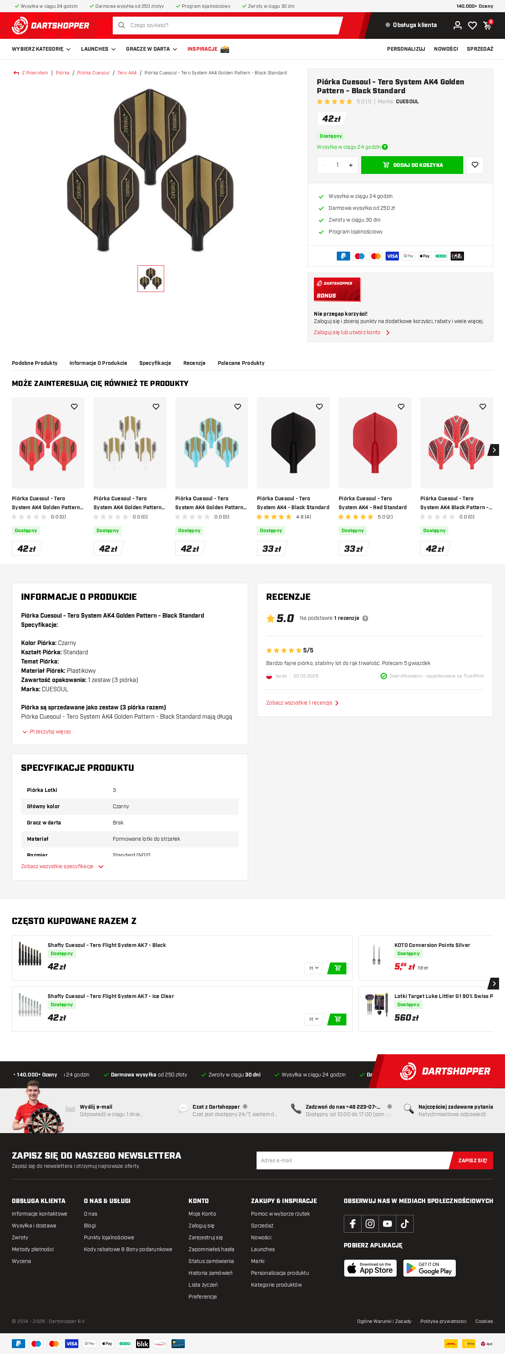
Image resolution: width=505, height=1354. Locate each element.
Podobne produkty (35, 363)
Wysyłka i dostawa (34, 1226)
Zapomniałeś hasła (211, 1249)
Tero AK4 (127, 72)
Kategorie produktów (276, 1285)
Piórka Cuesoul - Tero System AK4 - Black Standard (293, 503)
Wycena (21, 1261)
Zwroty (20, 1237)
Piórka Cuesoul (93, 72)
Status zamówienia (211, 1261)
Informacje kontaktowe (39, 1214)
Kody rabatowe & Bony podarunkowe (128, 1249)
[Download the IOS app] (370, 1268)
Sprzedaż (262, 1226)
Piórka (63, 72)
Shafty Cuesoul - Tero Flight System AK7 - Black (107, 945)
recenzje (194, 363)
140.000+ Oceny (475, 6)
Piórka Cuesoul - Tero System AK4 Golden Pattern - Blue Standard (211, 503)
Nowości (261, 1237)
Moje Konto (202, 1214)
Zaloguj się (201, 1226)
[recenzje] (365, 618)
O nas (90, 1214)
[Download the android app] (429, 1268)
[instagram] (370, 1224)
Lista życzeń (203, 1285)
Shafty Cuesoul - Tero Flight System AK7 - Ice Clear (111, 996)
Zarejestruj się (206, 1237)
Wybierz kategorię (37, 49)
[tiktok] (405, 1224)
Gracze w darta (148, 49)
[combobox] (230, 25)
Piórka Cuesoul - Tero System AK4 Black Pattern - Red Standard (454, 503)
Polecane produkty (241, 363)
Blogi (90, 1226)
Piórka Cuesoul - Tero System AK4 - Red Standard (373, 503)
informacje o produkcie (99, 363)
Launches (94, 49)
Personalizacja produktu (280, 1273)
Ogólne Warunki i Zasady (384, 1321)
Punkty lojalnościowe (109, 1237)
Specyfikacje (155, 363)
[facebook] (353, 1224)
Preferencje (203, 1297)
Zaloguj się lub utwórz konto (347, 332)
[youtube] (387, 1224)
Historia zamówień (211, 1273)
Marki (257, 1261)
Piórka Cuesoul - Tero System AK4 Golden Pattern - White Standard (129, 503)
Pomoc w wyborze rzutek (280, 1214)
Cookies (484, 1321)
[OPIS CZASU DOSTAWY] (385, 147)
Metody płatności (33, 1249)
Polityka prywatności (443, 1321)
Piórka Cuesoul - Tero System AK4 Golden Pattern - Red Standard (48, 503)
